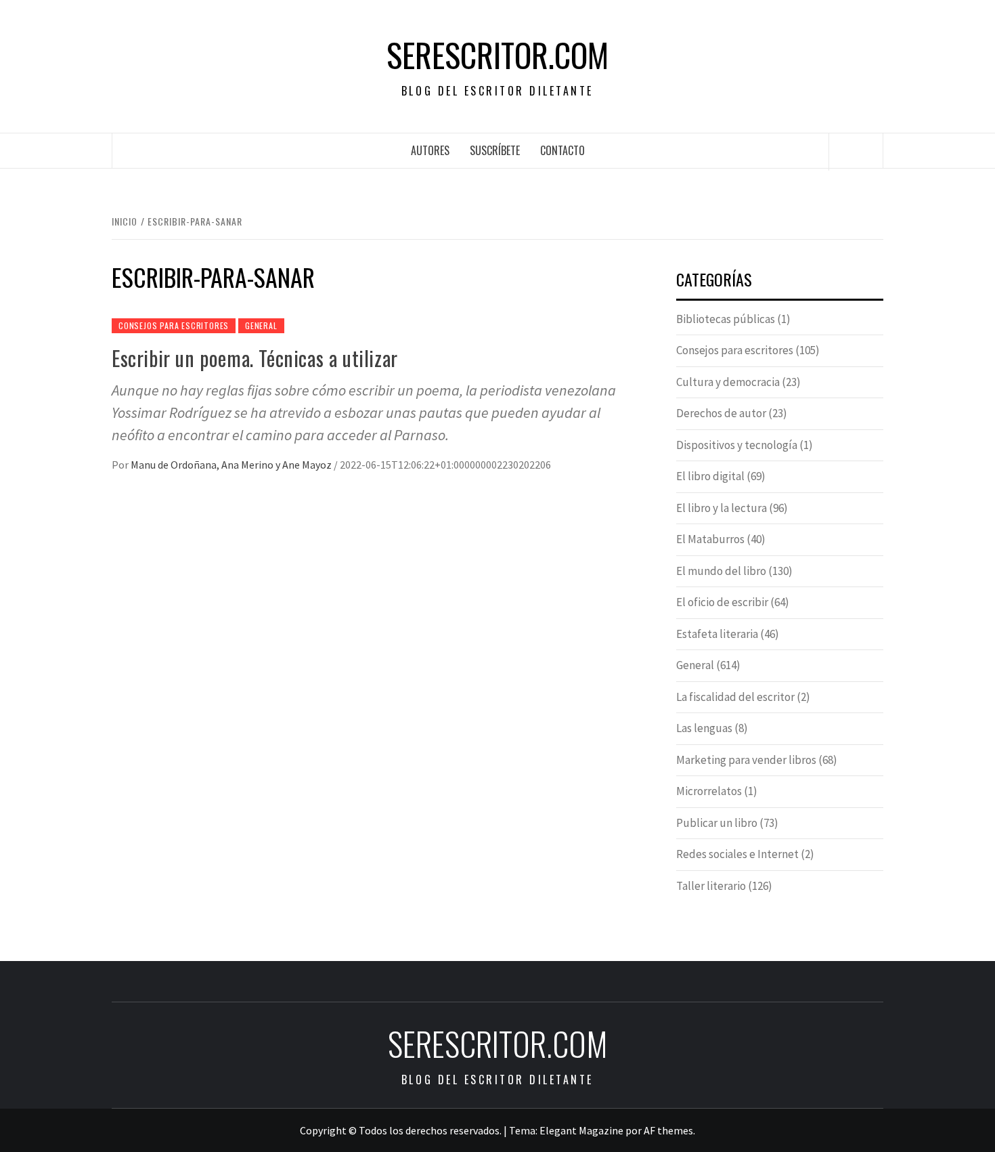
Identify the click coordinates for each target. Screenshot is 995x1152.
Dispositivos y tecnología (736, 445)
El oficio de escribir (722, 602)
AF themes (668, 1130)
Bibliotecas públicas (725, 319)
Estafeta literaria (717, 633)
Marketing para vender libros (746, 759)
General (261, 325)
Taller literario (711, 885)
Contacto (562, 150)
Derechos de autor (721, 413)
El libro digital (710, 476)
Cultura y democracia (728, 382)
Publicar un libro (716, 822)
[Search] (856, 152)
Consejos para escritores (173, 325)
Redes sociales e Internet (737, 854)
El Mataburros (710, 539)
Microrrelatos (709, 791)
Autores (430, 150)
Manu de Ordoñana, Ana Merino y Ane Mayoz (232, 464)
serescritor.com (497, 55)
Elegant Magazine (581, 1130)
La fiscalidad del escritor (735, 696)
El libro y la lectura (721, 507)
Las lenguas (704, 728)
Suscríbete (495, 150)
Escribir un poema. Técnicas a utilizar (255, 358)
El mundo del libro (721, 570)
